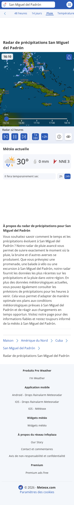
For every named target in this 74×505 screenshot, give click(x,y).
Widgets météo (37, 425)
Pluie (49, 13)
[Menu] (69, 5)
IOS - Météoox (37, 408)
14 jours (37, 13)
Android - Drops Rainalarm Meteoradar (37, 395)
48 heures (20, 13)
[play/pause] (14, 136)
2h (60, 176)
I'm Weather (37, 378)
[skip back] (5, 136)
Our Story (37, 442)
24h (67, 176)
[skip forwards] (23, 136)
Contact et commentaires (37, 449)
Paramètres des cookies (37, 492)
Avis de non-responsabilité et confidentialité (37, 456)
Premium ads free (37, 472)
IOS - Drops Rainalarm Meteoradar (37, 402)
